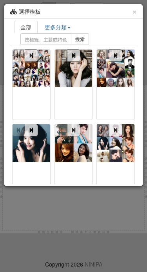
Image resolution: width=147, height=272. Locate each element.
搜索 (80, 39)
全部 (25, 27)
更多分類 (56, 27)
